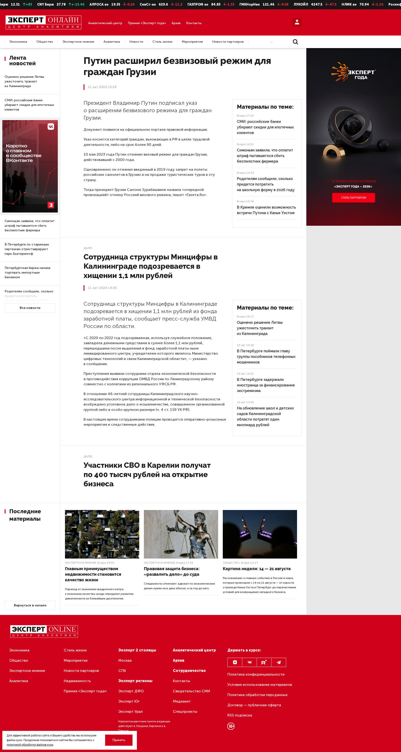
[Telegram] (278, 662)
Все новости (30, 308)
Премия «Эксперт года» (147, 23)
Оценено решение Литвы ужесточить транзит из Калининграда (24, 81)
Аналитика (111, 41)
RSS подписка (239, 715)
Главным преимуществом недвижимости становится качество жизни (93, 574)
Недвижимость (77, 681)
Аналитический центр (105, 23)
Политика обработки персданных (257, 695)
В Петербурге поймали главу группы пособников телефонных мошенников (266, 356)
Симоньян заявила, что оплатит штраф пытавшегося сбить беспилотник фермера (30, 225)
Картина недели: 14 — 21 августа (257, 568)
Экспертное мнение (78, 41)
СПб (122, 670)
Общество (44, 41)
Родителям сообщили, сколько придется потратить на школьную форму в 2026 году (29, 298)
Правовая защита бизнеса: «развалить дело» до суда (172, 571)
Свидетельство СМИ (191, 691)
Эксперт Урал (130, 711)
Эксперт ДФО (131, 691)
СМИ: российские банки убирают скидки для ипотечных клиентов (29, 104)
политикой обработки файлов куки (30, 744)
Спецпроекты (185, 711)
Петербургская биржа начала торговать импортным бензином (27, 272)
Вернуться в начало (30, 605)
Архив (176, 23)
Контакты (193, 23)
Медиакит (182, 701)
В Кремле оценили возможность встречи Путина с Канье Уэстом (266, 210)
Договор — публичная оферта (254, 705)
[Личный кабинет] (297, 22)
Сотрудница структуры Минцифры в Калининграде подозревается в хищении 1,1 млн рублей (151, 266)
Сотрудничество (189, 670)
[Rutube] (264, 662)
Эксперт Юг (128, 701)
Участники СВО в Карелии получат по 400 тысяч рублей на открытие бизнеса (147, 474)
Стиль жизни (162, 41)
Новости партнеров (228, 41)
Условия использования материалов (259, 684)
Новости (136, 41)
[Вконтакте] (249, 662)
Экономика (18, 41)
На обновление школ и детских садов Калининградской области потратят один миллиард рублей (265, 416)
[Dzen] (234, 662)
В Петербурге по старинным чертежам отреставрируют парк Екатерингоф (27, 249)
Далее (88, 248)
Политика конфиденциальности (256, 674)
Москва (125, 660)
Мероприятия (192, 41)
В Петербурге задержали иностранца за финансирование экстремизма (266, 385)
